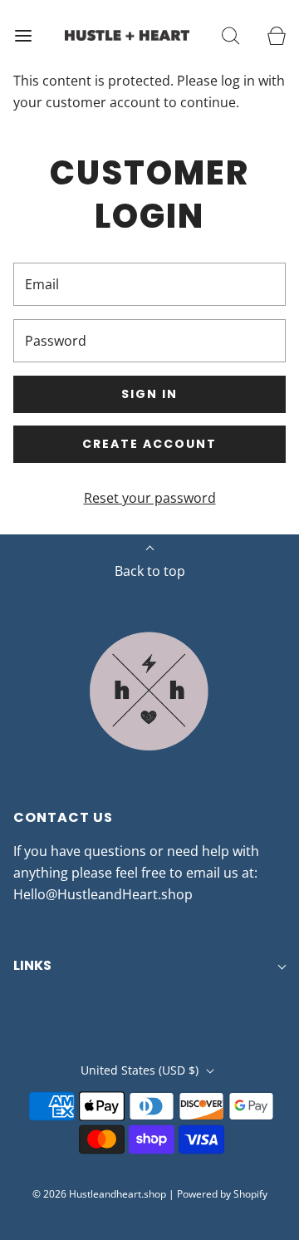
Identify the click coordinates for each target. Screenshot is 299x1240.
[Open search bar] (230, 35)
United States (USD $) (141, 1070)
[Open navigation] (23, 35)
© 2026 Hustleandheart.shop (99, 1194)
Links (32, 965)
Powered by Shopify (222, 1194)
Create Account (149, 443)
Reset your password (150, 498)
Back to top (150, 571)
